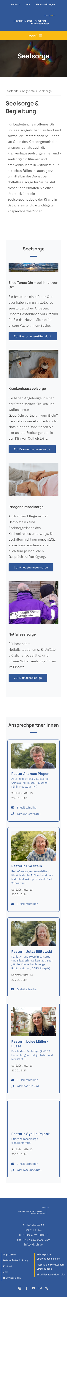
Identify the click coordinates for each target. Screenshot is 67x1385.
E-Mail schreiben (27, 807)
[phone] (46, 1288)
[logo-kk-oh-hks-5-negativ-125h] (33, 14)
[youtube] (33, 1288)
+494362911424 (28, 1086)
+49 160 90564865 (29, 1170)
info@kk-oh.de (33, 1244)
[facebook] (26, 1288)
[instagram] (19, 1288)
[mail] (40, 1288)
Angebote (28, 91)
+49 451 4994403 (29, 814)
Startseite (12, 91)
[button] (51, 1257)
